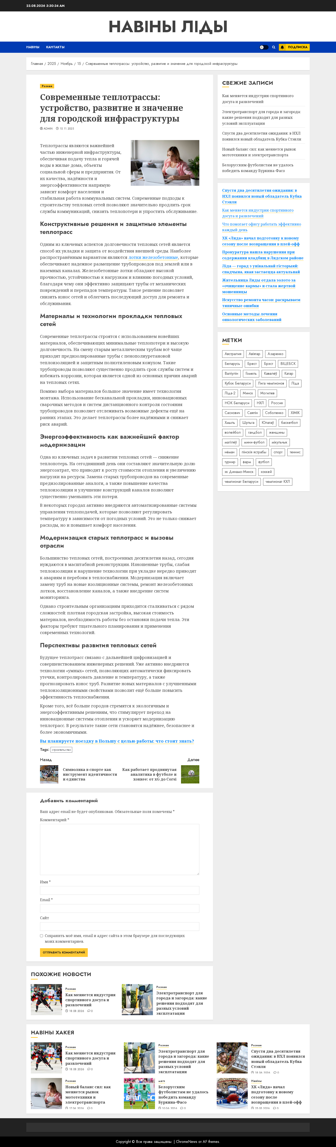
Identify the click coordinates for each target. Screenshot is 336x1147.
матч (161, 1081)
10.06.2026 (169, 1108)
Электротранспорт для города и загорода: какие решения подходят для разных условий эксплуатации (181, 1003)
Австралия (233, 353)
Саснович (232, 412)
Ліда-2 (230, 393)
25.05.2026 (262, 1108)
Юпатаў (268, 422)
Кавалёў (270, 373)
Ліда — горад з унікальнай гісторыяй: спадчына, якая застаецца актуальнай (261, 268)
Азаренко (275, 353)
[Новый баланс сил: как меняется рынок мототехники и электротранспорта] (46, 1093)
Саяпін (252, 412)
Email (46, 899)
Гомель (251, 373)
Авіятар (254, 353)
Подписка (297, 47)
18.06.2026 (262, 1073)
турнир (230, 462)
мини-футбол (254, 442)
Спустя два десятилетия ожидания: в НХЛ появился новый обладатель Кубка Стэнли (261, 136)
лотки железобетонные (153, 257)
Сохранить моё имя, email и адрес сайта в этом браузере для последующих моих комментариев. (115, 938)
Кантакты (55, 47)
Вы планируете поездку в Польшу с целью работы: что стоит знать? (117, 741)
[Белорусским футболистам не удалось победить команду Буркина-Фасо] (139, 1093)
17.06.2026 (76, 1108)
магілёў (231, 442)
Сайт (44, 917)
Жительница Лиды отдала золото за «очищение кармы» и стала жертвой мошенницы (259, 285)
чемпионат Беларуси (241, 481)
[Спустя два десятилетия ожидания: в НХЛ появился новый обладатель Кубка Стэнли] (232, 1057)
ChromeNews (186, 1141)
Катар (288, 373)
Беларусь (232, 363)
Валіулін (231, 373)
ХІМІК (295, 412)
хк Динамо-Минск (239, 471)
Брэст (268, 363)
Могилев (267, 393)
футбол (263, 462)
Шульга (248, 422)
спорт (278, 452)
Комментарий (54, 819)
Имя (45, 881)
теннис (295, 452)
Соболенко (274, 412)
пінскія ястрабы (254, 452)
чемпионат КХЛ (278, 481)
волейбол (233, 432)
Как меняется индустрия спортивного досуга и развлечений (90, 1000)
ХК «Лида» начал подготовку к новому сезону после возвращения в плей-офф (276, 1094)
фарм (247, 462)
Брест (252, 363)
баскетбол (289, 422)
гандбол (255, 432)
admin (48, 129)
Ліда (295, 383)
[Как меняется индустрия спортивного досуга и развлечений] (46, 999)
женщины (277, 432)
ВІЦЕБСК (288, 363)
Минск (248, 393)
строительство (61, 749)
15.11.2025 (67, 129)
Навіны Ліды (168, 26)
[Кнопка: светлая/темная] (264, 47)
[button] (274, 47)
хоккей (266, 471)
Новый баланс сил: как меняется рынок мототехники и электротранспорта (88, 1094)
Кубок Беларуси (238, 383)
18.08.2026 (76, 1011)
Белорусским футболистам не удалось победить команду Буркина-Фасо (183, 1094)
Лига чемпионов (271, 383)
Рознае (47, 86)
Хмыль (230, 422)
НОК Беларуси (237, 403)
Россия (277, 403)
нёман (230, 452)
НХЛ (260, 403)
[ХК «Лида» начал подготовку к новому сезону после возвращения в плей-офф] (232, 1093)
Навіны (32, 47)
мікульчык (279, 442)
